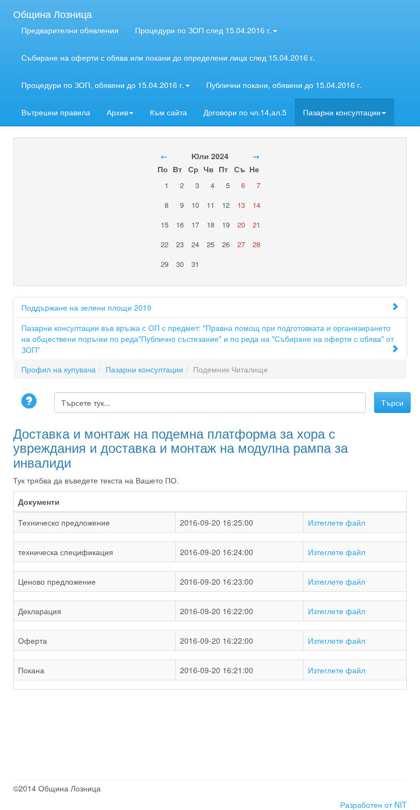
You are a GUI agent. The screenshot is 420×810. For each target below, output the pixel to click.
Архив (117, 112)
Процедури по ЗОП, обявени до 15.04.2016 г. (102, 84)
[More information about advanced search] (30, 401)
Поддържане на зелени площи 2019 (86, 307)
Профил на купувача (58, 369)
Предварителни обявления (70, 30)
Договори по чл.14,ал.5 (245, 112)
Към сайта (168, 112)
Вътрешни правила (55, 112)
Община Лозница (52, 11)
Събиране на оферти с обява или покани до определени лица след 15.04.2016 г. (168, 57)
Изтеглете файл (336, 522)
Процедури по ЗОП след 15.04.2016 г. (203, 30)
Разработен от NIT (373, 804)
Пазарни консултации (342, 112)
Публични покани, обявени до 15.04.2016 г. (284, 84)
